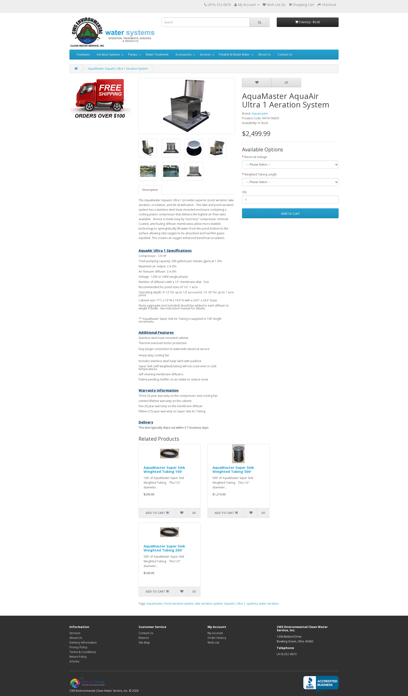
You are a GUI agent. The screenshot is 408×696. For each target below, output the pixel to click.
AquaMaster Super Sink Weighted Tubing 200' (164, 548)
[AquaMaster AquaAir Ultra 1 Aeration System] (187, 106)
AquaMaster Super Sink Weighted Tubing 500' (233, 469)
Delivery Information (83, 642)
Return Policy (78, 657)
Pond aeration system (179, 604)
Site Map (144, 642)
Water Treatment (157, 54)
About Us (264, 54)
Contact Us (285, 54)
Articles (74, 661)
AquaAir (229, 604)
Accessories (183, 54)
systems (252, 604)
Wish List (213, 642)
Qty (244, 192)
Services (205, 54)
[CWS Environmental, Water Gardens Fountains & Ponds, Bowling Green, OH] (321, 684)
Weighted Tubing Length (260, 174)
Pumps (132, 54)
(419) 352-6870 (287, 654)
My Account (215, 633)
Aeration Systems (108, 54)
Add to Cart (290, 213)
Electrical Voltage (255, 157)
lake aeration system (209, 604)
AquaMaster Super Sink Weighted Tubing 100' (164, 469)
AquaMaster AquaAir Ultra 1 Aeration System (118, 69)
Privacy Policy (78, 647)
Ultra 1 (240, 604)
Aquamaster (260, 113)
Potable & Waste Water (234, 54)
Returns (144, 638)
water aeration (269, 604)
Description (150, 190)
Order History (217, 638)
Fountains (83, 54)
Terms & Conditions (82, 652)
